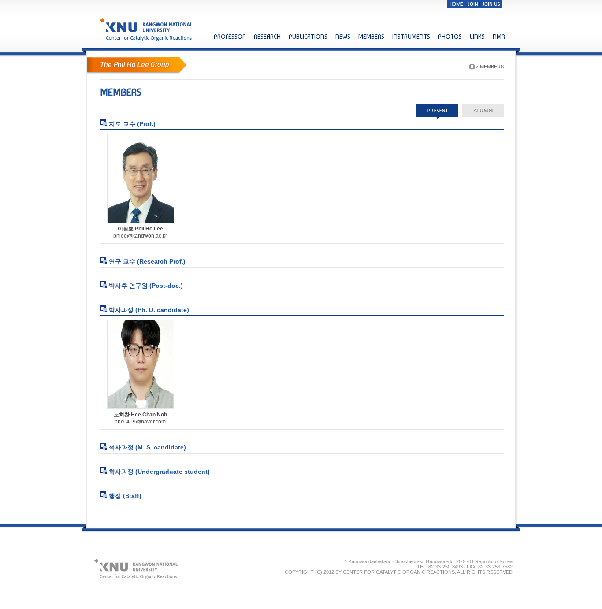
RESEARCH (267, 36)
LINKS (477, 36)
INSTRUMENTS (411, 36)
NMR (499, 36)
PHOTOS (450, 36)
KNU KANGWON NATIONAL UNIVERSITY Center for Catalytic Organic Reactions (147, 29)
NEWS (342, 36)
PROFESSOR (230, 36)
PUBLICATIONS (308, 36)
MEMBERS (371, 36)
